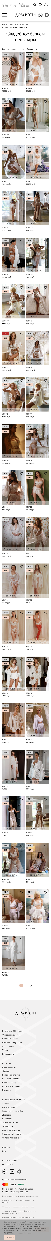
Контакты (7, 1165)
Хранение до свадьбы (12, 1111)
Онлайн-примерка (10, 1138)
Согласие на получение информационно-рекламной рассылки (19, 1212)
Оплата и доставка (11, 1086)
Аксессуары (8, 1046)
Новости (6, 1147)
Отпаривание (8, 1107)
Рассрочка (7, 1119)
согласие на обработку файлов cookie (20, 1228)
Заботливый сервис (11, 1134)
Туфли (5, 1050)
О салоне (6, 1063)
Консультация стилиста (13, 1100)
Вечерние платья (10, 1039)
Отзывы (5, 1071)
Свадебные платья (11, 1035)
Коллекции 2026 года (12, 1031)
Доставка (6, 1115)
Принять (10, 1237)
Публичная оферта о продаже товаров (18, 1217)
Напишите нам (9, 1161)
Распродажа (8, 1054)
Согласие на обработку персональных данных (18, 1201)
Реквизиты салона (10, 1079)
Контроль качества (11, 1130)
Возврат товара (10, 1083)
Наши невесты (9, 1067)
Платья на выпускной (12, 1043)
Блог (4, 1151)
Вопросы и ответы (11, 1075)
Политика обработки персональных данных (20, 1196)
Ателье (5, 1104)
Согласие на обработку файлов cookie (18, 1207)
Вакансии (6, 1090)
